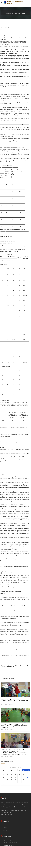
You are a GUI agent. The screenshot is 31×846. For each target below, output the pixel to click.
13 (15, 777)
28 (19, 782)
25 (7, 782)
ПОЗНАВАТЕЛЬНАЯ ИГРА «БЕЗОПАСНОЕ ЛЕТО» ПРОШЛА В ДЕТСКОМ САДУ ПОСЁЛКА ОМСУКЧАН (15, 726)
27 (15, 782)
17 (3, 779)
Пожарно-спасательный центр (17, 3)
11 (7, 777)
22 (23, 779)
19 (11, 779)
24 (3, 782)
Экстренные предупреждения (10, 842)
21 (19, 779)
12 (11, 777)
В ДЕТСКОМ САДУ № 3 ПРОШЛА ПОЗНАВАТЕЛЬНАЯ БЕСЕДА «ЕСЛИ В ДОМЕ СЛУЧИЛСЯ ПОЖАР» (14, 700)
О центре (5, 827)
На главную (5, 825)
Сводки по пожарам (7, 840)
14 (19, 777)
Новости (11, 704)
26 (11, 782)
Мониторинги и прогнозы (9, 845)
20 (15, 779)
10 (3, 777)
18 (7, 779)
